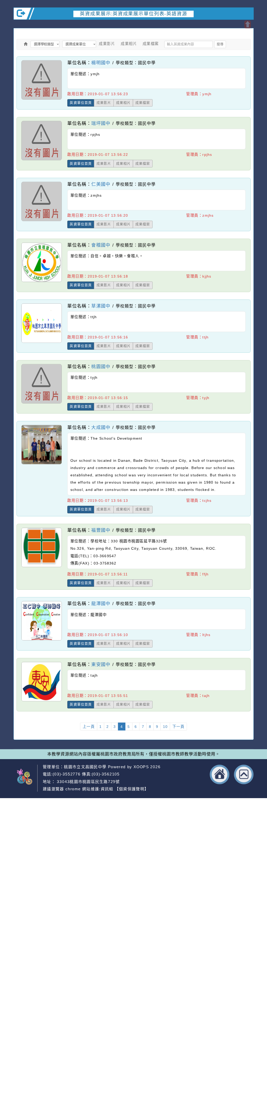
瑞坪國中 (101, 123)
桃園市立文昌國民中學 (85, 767)
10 (165, 727)
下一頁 (178, 727)
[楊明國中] (41, 99)
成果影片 (107, 44)
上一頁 (89, 727)
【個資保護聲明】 (132, 789)
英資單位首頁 (81, 103)
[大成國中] (41, 464)
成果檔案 (151, 44)
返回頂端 (244, 774)
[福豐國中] (41, 567)
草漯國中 (101, 305)
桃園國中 (101, 366)
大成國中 (101, 427)
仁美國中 (101, 184)
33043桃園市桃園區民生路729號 (88, 781)
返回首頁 (219, 774)
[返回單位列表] (26, 44)
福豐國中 (101, 530)
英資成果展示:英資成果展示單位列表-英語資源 (133, 13)
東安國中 (101, 664)
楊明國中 (101, 62)
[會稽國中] (41, 282)
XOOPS (141, 767)
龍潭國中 (101, 603)
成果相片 (129, 44)
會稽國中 (101, 244)
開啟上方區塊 (247, 24)
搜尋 (220, 44)
